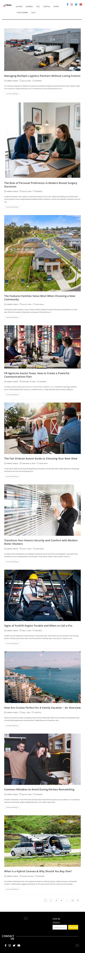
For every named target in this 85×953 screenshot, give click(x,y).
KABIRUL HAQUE (12, 81)
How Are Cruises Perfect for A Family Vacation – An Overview (42, 707)
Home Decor (39, 304)
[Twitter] (76, 4)
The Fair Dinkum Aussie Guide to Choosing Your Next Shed (40, 458)
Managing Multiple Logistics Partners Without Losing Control (42, 75)
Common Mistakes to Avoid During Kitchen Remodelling (39, 789)
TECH (38, 6)
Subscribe (73, 927)
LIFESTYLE (46, 6)
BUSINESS (29, 6)
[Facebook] (67, 4)
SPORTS (56, 6)
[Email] (81, 4)
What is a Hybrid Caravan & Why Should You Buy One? (38, 871)
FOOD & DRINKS (22, 12)
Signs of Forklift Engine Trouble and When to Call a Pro (38, 625)
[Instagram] (71, 4)
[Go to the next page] (78, 900)
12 (72, 900)
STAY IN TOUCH (56, 920)
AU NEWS (19, 6)
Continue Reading (13, 93)
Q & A (33, 12)
